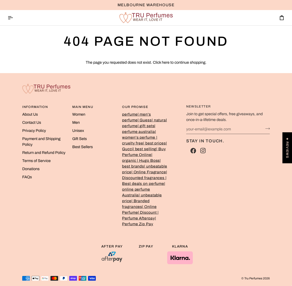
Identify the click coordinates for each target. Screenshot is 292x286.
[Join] (266, 128)
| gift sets (146, 126)
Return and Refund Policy (43, 152)
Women (78, 114)
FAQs (27, 177)
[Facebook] (193, 150)
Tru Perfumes (253, 278)
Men (76, 122)
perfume (129, 114)
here (166, 62)
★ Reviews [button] (287, 147)
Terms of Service (36, 161)
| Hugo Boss (148, 160)
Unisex (78, 130)
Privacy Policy (34, 130)
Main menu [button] (82, 107)
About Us (30, 114)
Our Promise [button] (135, 107)
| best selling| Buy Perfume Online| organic (144, 155)
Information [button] (35, 107)
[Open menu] (14, 17)
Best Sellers (82, 147)
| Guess (145, 120)
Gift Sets (79, 139)
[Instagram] (203, 150)
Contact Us (31, 122)
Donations (31, 169)
